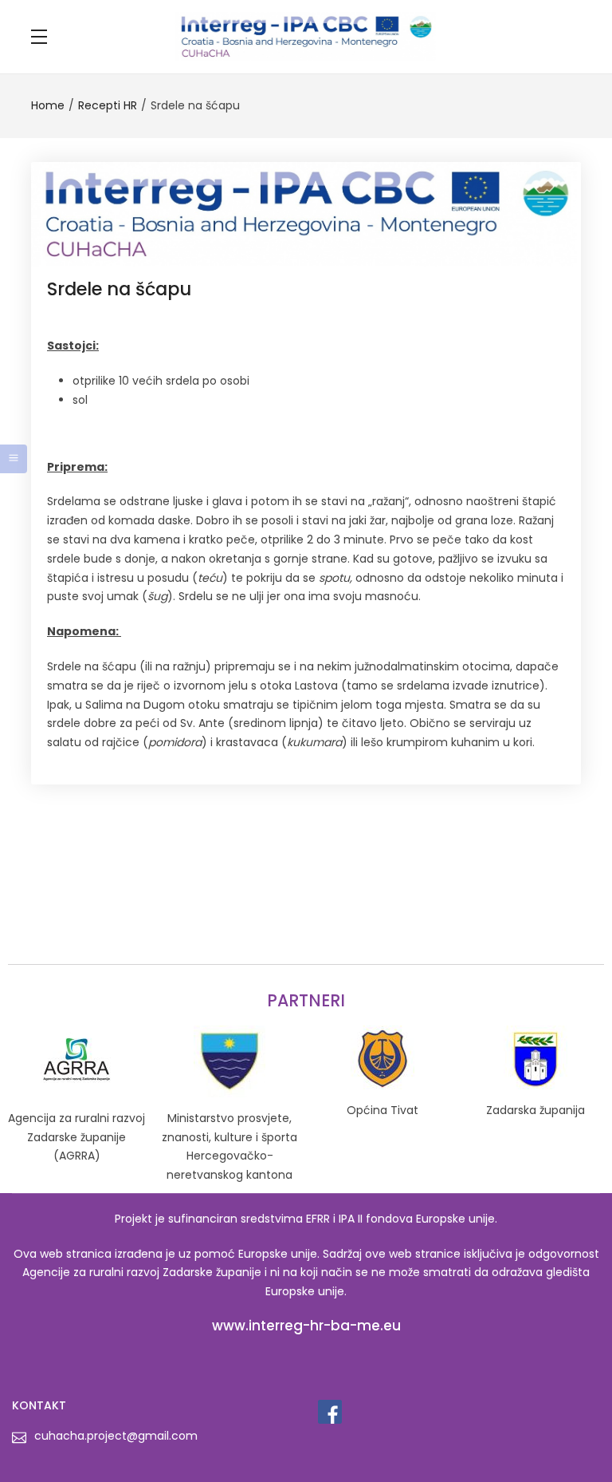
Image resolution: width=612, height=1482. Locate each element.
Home (48, 105)
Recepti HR (107, 105)
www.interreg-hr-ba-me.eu (306, 1325)
